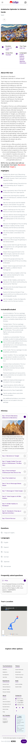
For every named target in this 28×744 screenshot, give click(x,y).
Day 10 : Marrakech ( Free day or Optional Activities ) (11, 512)
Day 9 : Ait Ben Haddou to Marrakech (10, 504)
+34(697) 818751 (20, 702)
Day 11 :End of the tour (8, 518)
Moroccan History (6, 689)
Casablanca (5, 672)
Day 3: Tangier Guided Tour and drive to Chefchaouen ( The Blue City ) (12, 463)
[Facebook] (16, 707)
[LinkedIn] (23, 707)
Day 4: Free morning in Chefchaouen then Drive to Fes (11, 471)
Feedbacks (5, 719)
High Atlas (5, 677)
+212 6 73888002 (20, 700)
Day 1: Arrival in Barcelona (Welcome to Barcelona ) (9, 416)
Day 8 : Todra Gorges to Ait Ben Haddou (11, 497)
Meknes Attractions (6, 686)
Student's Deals (18, 686)
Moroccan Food (6, 684)
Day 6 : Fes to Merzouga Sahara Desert (11, 484)
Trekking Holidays (19, 677)
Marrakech (5, 669)
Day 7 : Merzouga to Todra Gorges (12, 491)
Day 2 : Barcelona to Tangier (10, 456)
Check (24, 741)
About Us (4, 699)
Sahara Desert (18, 672)
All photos (21, 38)
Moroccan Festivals (6, 691)
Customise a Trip (20, 704)
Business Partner (6, 706)
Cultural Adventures (19, 669)
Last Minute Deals (18, 684)
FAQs (6, 580)
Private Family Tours (19, 674)
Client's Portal (5, 709)
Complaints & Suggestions (5, 722)
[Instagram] (19, 707)
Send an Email (20, 698)
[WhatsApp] (16, 711)
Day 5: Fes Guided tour (9, 478)
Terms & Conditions (6, 701)
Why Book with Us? (7, 704)
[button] (26, 2)
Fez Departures (6, 674)
